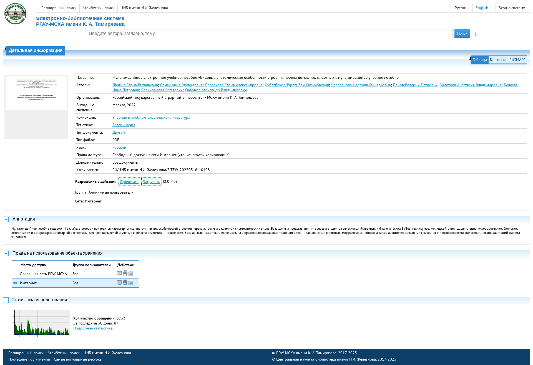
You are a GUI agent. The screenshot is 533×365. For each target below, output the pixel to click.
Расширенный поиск (59, 7)
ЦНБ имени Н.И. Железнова (144, 7)
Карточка (498, 59)
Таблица (480, 59)
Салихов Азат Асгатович (162, 89)
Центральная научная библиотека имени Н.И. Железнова (326, 359)
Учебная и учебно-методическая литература (151, 117)
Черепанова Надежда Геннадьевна (361, 84)
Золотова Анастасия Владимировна (471, 84)
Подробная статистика (93, 328)
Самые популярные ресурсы (78, 359)
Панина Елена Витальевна (135, 84)
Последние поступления (29, 359)
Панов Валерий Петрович (415, 84)
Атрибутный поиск (98, 7)
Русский (119, 147)
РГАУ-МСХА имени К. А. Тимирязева (306, 352)
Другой (118, 132)
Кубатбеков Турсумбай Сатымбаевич (297, 84)
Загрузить (151, 181)
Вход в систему (512, 7)
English (482, 7)
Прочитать (129, 181)
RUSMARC (517, 59)
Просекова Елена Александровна (234, 84)
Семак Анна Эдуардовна (181, 84)
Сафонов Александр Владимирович (216, 89)
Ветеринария (123, 124)
